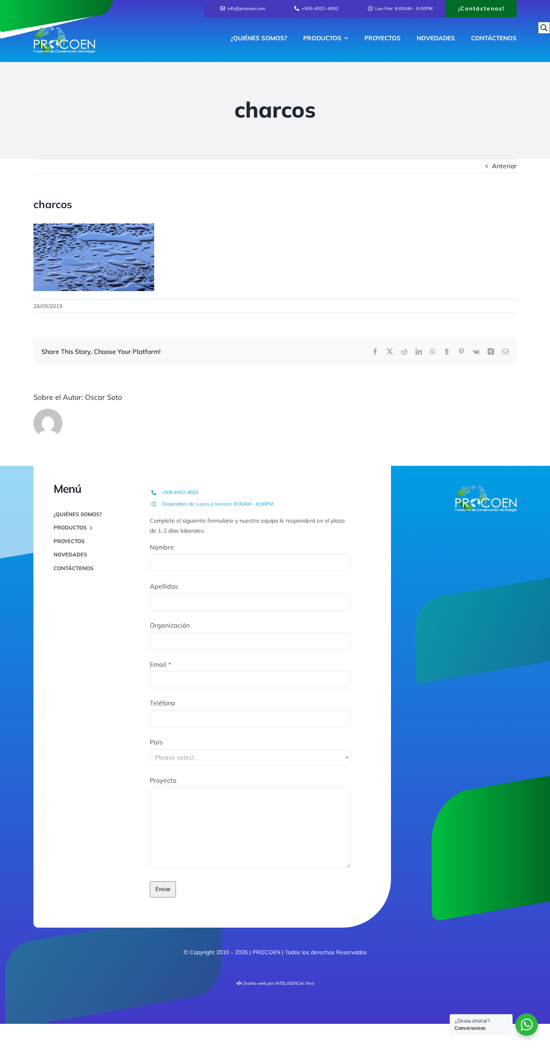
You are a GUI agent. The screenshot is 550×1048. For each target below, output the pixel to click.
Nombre (162, 547)
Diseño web (254, 983)
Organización (170, 625)
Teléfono (162, 703)
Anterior (504, 166)
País (156, 742)
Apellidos (164, 586)
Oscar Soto (103, 397)
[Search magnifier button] (544, 27)
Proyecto (163, 780)
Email (160, 664)
